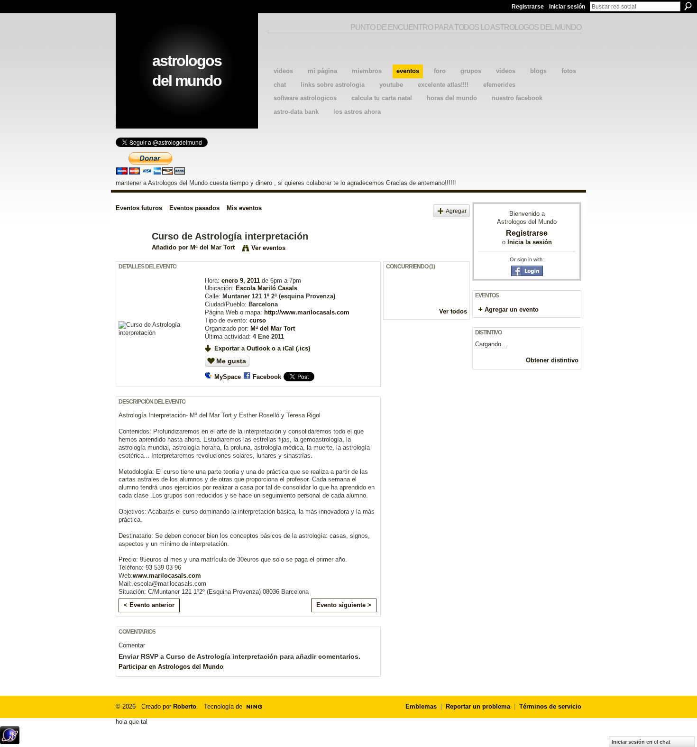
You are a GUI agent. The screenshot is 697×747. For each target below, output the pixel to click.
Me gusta (231, 361)
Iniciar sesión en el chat (641, 742)
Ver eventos (268, 247)
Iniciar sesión (567, 6)
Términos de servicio (550, 706)
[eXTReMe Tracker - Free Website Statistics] (9, 742)
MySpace (227, 376)
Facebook (267, 376)
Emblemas (421, 706)
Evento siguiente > (343, 605)
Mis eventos (244, 208)
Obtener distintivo (552, 360)
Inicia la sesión (529, 242)
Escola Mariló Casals (266, 288)
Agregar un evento (512, 309)
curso (257, 320)
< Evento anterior (149, 605)
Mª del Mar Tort (212, 247)
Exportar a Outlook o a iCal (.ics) (262, 348)
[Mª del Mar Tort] (131, 256)
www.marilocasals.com (167, 575)
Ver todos (453, 311)
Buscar (688, 6)
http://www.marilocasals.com (306, 312)
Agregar (456, 211)
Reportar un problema (478, 706)
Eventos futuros (139, 208)
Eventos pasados (194, 208)
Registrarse (528, 6)
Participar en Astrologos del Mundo (171, 666)
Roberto (184, 706)
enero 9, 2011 (240, 280)
